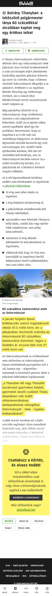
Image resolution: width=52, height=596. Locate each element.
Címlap (15, 593)
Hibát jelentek (20, 565)
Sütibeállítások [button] (37, 576)
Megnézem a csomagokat (26, 497)
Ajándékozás (38, 51)
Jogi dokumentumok (36, 571)
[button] (9, 521)
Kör (36, 593)
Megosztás (14, 51)
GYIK (8, 565)
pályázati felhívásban (17, 185)
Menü (4, 593)
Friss (26, 593)
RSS (24, 576)
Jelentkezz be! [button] (26, 509)
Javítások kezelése (13, 571)
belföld (13, 43)
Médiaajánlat (12, 576)
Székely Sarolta (15, 40)
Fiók (47, 593)
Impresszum (37, 565)
